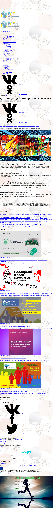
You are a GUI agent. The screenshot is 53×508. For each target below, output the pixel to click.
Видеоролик (25, 214)
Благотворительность (11, 214)
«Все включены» (4, 439)
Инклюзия (27, 124)
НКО (51, 219)
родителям (26, 226)
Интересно (43, 124)
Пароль (17, 484)
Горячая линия (6, 31)
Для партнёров (8, 50)
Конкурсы (7, 219)
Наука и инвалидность (5, 221)
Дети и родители (41, 214)
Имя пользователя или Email (22, 481)
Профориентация (23, 222)
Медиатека (5, 43)
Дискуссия (9, 124)
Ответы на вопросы (35, 221)
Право (8, 222)
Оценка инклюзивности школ (9, 42)
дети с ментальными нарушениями (13, 226)
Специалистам (34, 224)
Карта (4, 39)
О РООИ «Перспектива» (6, 441)
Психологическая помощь (31, 222)
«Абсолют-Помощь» (10, 47)
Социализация (5, 224)
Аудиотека (7, 45)
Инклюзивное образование (10, 218)
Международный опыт (5, 126)
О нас (4, 32)
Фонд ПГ (2, 226)
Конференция (18, 219)
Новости (5, 38)
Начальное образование (16, 221)
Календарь (5, 40)
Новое (23, 221)
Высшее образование (31, 214)
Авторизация (6, 51)
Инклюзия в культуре (35, 124)
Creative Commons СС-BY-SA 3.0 (28, 465)
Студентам (43, 224)
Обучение (27, 221)
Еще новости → (4, 394)
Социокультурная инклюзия (19, 224)
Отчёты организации (5, 443)
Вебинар (5, 124)
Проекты (17, 222)
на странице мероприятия (32, 208)
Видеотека (7, 44)
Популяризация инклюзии (17, 126)
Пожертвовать (3, 463)
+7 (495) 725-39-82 (4, 446)
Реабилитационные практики (41, 222)
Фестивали (48, 224)
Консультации (12, 219)
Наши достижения (9, 36)
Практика (12, 222)
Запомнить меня (21, 486)
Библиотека (8, 46)
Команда (7, 35)
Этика (37, 126)
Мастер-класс (39, 219)
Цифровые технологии (29, 126)
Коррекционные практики (28, 219)
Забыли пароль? (19, 490)
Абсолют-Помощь (4, 214)
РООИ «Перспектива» (17, 439)
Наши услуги (8, 37)
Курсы (6, 49)
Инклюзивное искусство (18, 124)
